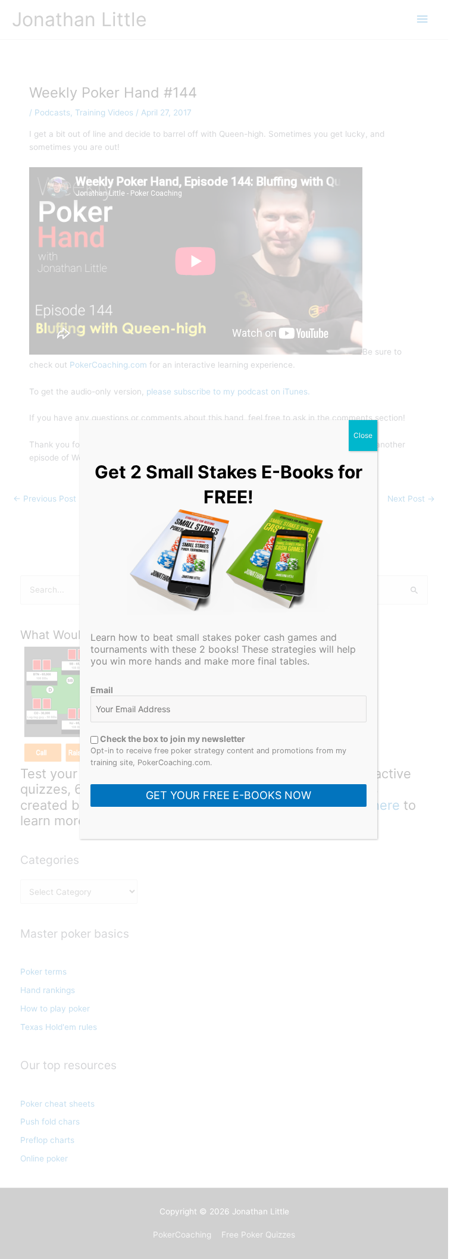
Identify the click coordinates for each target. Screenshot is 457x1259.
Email (101, 690)
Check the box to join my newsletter (171, 739)
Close (363, 435)
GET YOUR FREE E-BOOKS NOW (228, 795)
